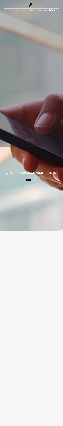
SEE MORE (28, 180)
